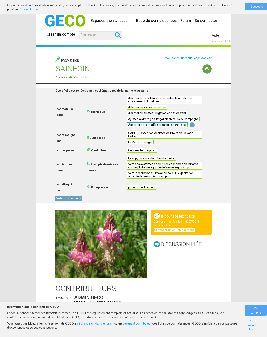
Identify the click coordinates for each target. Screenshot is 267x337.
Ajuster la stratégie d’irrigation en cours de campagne (163, 119)
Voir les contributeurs (165, 225)
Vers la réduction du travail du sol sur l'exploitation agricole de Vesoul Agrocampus (161, 174)
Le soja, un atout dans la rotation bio (151, 158)
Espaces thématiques (110, 20)
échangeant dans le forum (96, 323)
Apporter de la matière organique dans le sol (157, 124)
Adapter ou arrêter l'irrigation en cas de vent (157, 113)
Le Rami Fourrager (140, 142)
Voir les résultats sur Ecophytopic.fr (188, 58)
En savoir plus (29, 9)
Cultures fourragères (142, 150)
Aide (215, 35)
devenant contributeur (137, 323)
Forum (185, 20)
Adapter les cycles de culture (147, 107)
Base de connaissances (156, 20)
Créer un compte (61, 34)
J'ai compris (256, 310)
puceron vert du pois (141, 187)
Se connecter (206, 20)
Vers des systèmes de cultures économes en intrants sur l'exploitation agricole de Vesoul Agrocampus (163, 165)
